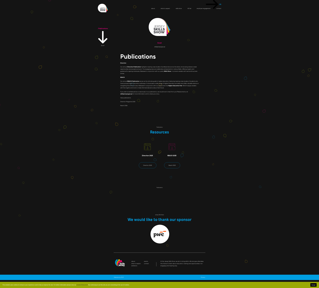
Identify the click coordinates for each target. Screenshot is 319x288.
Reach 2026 (123, 105)
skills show (178, 8)
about (153, 8)
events (146, 261)
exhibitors (134, 266)
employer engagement (204, 8)
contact (218, 8)
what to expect (165, 8)
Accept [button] (314, 285)
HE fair (189, 8)
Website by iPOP (119, 277)
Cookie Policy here (82, 285)
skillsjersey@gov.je (159, 47)
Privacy (203, 277)
